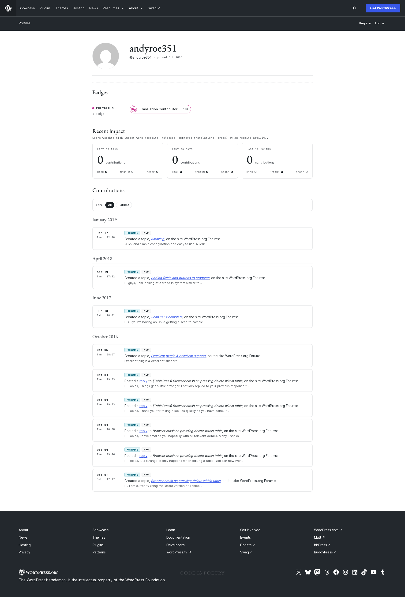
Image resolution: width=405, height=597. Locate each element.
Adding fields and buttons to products (180, 278)
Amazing (157, 239)
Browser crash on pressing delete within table (186, 481)
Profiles (24, 23)
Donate (248, 545)
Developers (175, 545)
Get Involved (250, 530)
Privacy (24, 552)
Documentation (178, 537)
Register (365, 23)
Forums (124, 205)
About (23, 530)
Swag (246, 552)
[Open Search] (354, 8)
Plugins (98, 545)
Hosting (25, 545)
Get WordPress (383, 8)
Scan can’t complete (166, 317)
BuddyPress (325, 552)
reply (143, 381)
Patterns (99, 552)
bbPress (322, 545)
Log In (379, 23)
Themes (99, 537)
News (23, 537)
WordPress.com (328, 530)
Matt (319, 537)
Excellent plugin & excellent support (178, 356)
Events (245, 537)
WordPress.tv (178, 552)
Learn (170, 530)
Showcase (101, 530)
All (110, 205)
